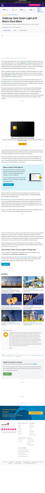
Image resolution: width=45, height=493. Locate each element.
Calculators (29, 443)
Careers (19, 426)
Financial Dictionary (30, 444)
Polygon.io (13, 432)
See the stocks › (8, 184)
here (10, 344)
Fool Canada (20, 441)
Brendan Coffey (10, 306)
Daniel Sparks (9, 288)
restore (28, 91)
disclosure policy (18, 356)
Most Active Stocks (39, 8)
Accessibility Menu (22, 0)
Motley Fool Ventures (21, 453)
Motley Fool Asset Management (23, 449)
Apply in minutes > (22, 143)
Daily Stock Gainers (39, 10)
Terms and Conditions (18, 463)
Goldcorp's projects (11, 199)
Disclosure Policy (19, 461)
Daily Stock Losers (40, 11)
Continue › (5, 264)
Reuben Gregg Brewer (33, 288)
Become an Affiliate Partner (23, 456)
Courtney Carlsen (32, 322)
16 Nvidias (34, 364)
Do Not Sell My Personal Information (29, 463)
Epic (30, 428)
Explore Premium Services (13, 14)
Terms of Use (5, 461)
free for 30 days (9, 355)
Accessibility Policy (26, 461)
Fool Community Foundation (23, 454)
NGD (11, 74)
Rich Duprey (5, 27)
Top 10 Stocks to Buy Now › (35, 4)
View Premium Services (35, 412)
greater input (12, 81)
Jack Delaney (31, 306)
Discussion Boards (30, 441)
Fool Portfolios (32, 431)
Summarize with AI (23, 30)
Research (19, 428)
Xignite (10, 432)
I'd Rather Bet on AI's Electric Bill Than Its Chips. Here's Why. (10, 324)
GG (26, 63)
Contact (19, 431)
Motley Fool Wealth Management (23, 451)
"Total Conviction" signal (24, 257)
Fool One (31, 433)
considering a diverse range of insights (38, 355)
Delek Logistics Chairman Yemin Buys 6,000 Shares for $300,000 (32, 308)
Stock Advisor (32, 426)
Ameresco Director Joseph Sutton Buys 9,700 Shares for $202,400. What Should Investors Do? (11, 308)
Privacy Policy (11, 461)
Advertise (19, 433)
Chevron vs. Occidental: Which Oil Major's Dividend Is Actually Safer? (33, 291)
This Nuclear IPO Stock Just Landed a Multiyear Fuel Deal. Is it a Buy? (32, 324)
